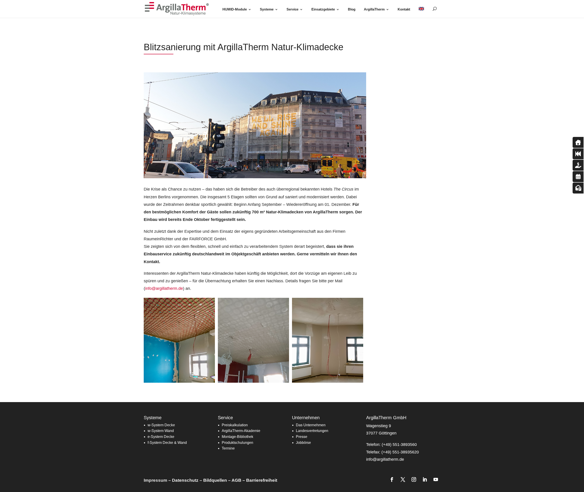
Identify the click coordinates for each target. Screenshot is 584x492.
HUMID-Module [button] (234, 9)
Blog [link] (351, 9)
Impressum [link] (155, 480)
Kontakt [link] (404, 9)
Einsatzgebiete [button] (323, 9)
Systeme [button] (267, 9)
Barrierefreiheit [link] (261, 480)
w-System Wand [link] (161, 431)
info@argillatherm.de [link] (164, 288)
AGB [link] (236, 480)
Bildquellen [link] (215, 480)
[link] (178, 8)
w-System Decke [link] (161, 425)
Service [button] (292, 9)
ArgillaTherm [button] (374, 9)
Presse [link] (301, 437)
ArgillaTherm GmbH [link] (386, 417)
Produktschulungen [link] (237, 443)
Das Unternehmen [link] (311, 425)
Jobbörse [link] (303, 443)
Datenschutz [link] (185, 480)
